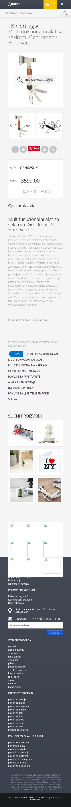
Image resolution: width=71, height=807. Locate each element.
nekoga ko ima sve (18, 729)
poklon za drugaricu (18, 706)
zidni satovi (14, 653)
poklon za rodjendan (42, 354)
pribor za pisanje (16, 666)
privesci (12, 663)
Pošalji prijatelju (44, 149)
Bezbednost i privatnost (20, 577)
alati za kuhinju (16, 649)
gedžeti (12, 646)
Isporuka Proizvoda (18, 583)
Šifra (13, 168)
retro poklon (14, 656)
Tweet (23, 149)
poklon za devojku (17, 699)
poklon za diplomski (18, 756)
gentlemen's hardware (24, 371)
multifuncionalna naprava (27, 365)
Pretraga (65, 13)
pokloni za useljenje (18, 752)
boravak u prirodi (20, 388)
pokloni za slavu (16, 745)
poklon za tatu (15, 713)
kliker (14, 4)
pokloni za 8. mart (17, 762)
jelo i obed (13, 676)
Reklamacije (14, 580)
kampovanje (14, 687)
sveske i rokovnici (17, 670)
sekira (12, 399)
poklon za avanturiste (24, 376)
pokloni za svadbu (17, 749)
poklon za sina (15, 723)
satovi (11, 680)
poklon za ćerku (16, 726)
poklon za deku (16, 719)
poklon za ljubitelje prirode (28, 393)
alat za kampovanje (22, 382)
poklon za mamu (17, 709)
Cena (13, 181)
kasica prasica (15, 673)
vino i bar (13, 660)
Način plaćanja (16, 603)
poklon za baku (16, 716)
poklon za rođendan (18, 742)
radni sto (12, 683)
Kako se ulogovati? (18, 596)
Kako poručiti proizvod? (20, 599)
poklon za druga (16, 702)
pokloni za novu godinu (20, 759)
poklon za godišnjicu (19, 766)
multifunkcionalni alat (25, 359)
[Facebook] (15, 149)
